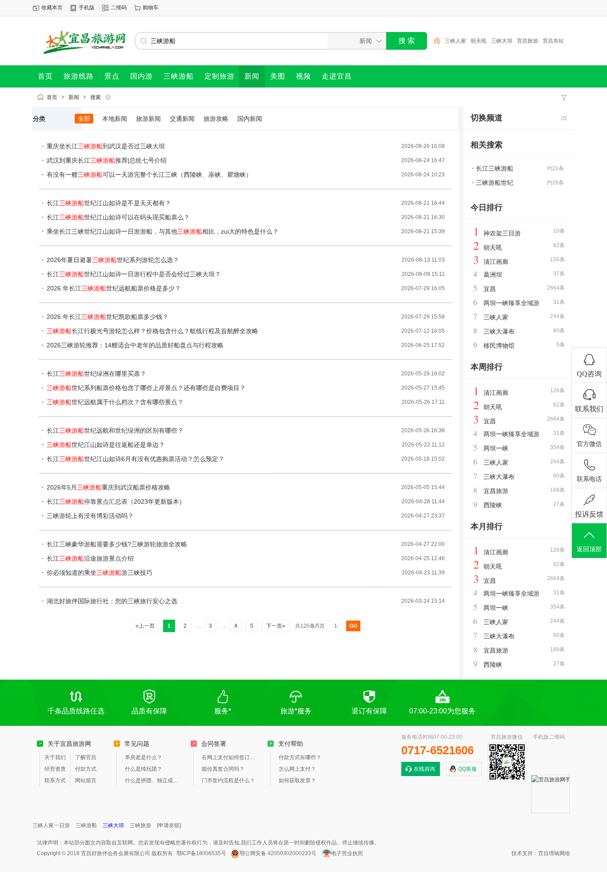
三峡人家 (495, 317)
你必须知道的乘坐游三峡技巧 (99, 572)
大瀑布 (551, 41)
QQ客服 (467, 769)
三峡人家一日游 (51, 825)
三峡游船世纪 (494, 182)
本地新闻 (114, 118)
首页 (52, 97)
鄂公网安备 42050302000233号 (278, 853)
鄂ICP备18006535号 (201, 853)
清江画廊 (495, 261)
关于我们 (55, 757)
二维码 (119, 7)
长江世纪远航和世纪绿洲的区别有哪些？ (115, 430)
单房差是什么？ (143, 757)
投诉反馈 (589, 514)
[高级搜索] (433, 41)
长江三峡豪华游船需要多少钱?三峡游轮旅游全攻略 (117, 544)
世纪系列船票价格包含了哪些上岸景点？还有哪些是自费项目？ (146, 387)
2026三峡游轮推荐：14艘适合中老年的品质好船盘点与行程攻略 (135, 345)
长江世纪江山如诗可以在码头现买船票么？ (118, 217)
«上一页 (145, 626)
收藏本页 (52, 7)
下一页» (276, 626)
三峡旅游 (140, 825)
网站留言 (85, 780)
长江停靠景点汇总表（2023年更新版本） (116, 501)
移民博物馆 (499, 345)
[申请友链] (169, 825)
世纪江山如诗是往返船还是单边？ (106, 444)
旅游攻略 (216, 118)
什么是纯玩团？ (143, 769)
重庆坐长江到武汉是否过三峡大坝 (106, 146)
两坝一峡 (495, 448)
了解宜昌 (85, 757)
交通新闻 (182, 118)
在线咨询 (424, 769)
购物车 (151, 7)
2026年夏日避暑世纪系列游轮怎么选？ (113, 259)
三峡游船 (86, 825)
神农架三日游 (502, 233)
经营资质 (55, 769)
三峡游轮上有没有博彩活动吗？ (90, 515)
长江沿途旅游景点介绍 (90, 558)
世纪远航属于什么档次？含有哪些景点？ (115, 402)
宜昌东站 (527, 41)
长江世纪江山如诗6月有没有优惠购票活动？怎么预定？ (135, 458)
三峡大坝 (476, 41)
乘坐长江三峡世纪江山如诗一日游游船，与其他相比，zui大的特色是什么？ (163, 231)
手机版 (87, 7)
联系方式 (55, 780)
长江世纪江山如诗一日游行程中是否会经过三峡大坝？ (134, 274)
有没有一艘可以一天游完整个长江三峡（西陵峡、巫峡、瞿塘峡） (149, 174)
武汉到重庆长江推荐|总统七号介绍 (107, 160)
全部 (84, 118)
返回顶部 (589, 549)
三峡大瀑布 (499, 331)
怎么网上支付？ (297, 769)
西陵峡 (492, 505)
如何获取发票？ (297, 780)
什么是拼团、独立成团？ (153, 780)
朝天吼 (453, 41)
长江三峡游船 (494, 168)
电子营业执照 (347, 853)
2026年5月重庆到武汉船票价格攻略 (108, 487)
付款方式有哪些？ (300, 757)
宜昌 (489, 288)
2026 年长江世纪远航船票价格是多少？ (114, 288)
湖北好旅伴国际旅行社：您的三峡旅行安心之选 (112, 601)
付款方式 (85, 769)
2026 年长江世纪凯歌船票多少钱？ (107, 316)
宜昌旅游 (501, 41)
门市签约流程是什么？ (228, 780)
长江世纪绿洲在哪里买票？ (96, 373)
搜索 (95, 97)
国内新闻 (249, 118)
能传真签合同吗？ (223, 769)
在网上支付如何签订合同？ (230, 757)
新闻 (73, 97)
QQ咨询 (589, 374)
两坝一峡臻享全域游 (511, 303)
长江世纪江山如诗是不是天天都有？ (109, 203)
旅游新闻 (148, 118)
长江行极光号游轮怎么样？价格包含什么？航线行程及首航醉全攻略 (152, 330)
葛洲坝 (492, 274)
